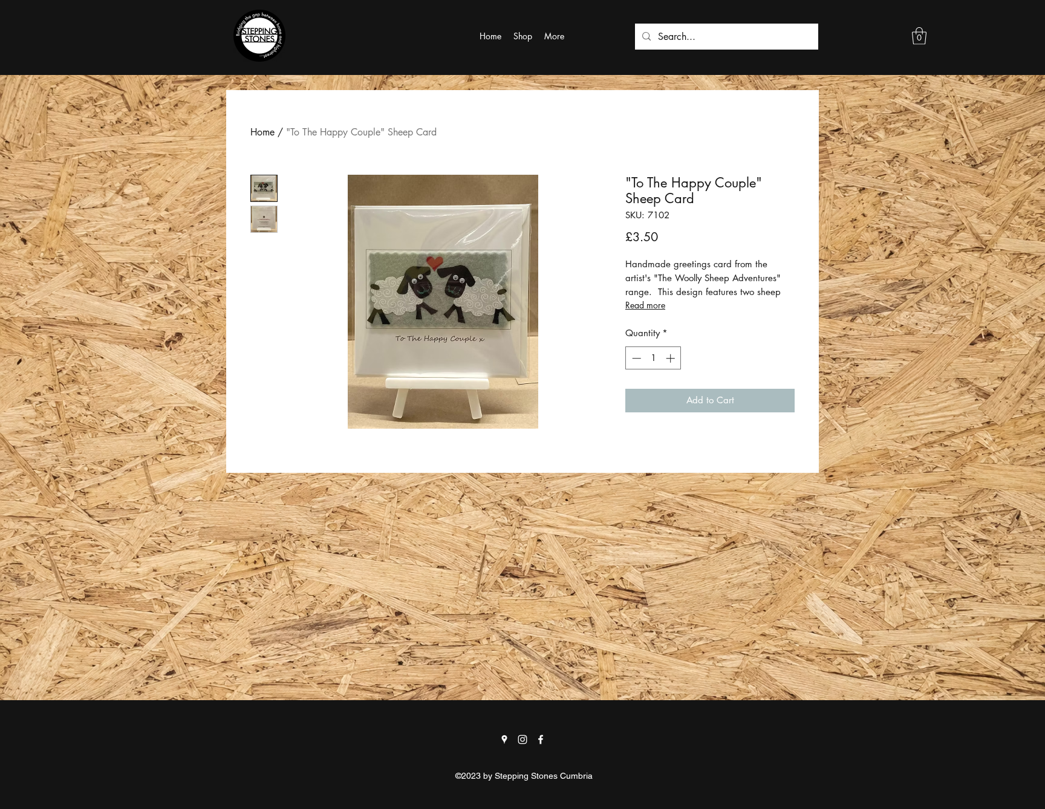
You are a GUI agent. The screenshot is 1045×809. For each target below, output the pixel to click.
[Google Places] (504, 739)
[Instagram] (522, 739)
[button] (919, 36)
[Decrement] (635, 358)
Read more (645, 305)
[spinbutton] (653, 358)
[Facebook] (541, 739)
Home (262, 132)
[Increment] (671, 358)
